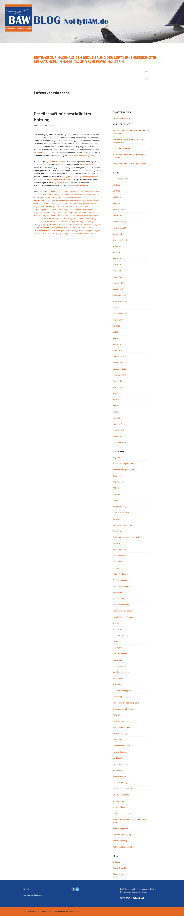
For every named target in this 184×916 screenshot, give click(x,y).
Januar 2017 (118, 436)
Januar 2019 (118, 289)
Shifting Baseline (120, 752)
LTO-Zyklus (117, 647)
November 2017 (119, 375)
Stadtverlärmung (50, 197)
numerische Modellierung (87, 224)
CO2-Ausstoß (118, 482)
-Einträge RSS (120, 868)
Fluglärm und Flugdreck (54, 161)
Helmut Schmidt (56, 215)
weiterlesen (81, 185)
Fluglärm (76, 191)
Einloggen (117, 862)
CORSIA (116, 488)
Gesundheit (85, 191)
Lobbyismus (38, 194)
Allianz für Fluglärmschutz (124, 463)
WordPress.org (119, 874)
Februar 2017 (118, 430)
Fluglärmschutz (119, 549)
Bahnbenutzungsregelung (123, 469)
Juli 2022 (116, 191)
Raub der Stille (61, 227)
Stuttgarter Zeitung (50, 233)
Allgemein (117, 457)
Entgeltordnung (119, 506)
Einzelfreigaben (65, 209)
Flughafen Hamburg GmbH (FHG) (126, 537)
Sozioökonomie (119, 770)
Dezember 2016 (119, 442)
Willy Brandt (88, 233)
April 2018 (117, 344)
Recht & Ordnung (86, 194)
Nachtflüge (47, 194)
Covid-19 (116, 494)
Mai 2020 (117, 197)
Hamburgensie (44, 215)
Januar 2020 (118, 215)
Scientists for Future (121, 745)
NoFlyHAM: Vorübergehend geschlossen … (130, 163)
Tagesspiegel (63, 233)
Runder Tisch (94, 227)
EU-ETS (116, 519)
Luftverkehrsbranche (41, 221)
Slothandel (117, 758)
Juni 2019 (117, 258)
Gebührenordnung (120, 580)
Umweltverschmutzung (122, 813)
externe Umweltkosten (64, 191)
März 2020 (117, 203)
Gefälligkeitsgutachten (73, 212)
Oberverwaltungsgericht (123, 690)
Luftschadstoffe (120, 653)
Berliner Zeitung (76, 203)
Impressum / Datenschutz (33, 895)
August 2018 (118, 320)
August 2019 (118, 246)
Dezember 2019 (119, 221)
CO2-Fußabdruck (84, 206)
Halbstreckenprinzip (121, 604)
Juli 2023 (116, 185)
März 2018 (117, 350)
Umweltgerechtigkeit (65, 197)
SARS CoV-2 (118, 739)
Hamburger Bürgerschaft (123, 610)
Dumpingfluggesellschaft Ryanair (46, 209)
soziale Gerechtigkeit (121, 764)
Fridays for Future (120, 574)
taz (70, 233)
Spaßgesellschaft (78, 230)
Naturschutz (118, 678)
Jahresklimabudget (67, 218)
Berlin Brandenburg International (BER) (84, 200)
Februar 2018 (118, 356)
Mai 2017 (117, 412)
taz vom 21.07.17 (44, 152)
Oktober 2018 (119, 307)
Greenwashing (95, 191)
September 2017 (120, 387)
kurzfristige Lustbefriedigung (85, 218)
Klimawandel (118, 635)
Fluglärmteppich (119, 555)
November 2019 (119, 228)
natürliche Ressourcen (122, 672)
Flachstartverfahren (79, 209)
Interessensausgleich (51, 218)
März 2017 (117, 424)
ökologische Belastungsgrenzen (126, 702)
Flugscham (117, 561)
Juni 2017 (117, 405)
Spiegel (89, 230)
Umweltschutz (119, 807)
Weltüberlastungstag (121, 840)
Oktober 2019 (119, 234)
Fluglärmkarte (59, 212)
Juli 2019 (116, 252)
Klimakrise (117, 629)
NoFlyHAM (73, 224)
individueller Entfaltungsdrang (74, 215)
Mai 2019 (117, 264)
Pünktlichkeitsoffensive (123, 727)
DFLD (115, 500)
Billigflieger (50, 191)
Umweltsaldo (118, 801)
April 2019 (117, 270)
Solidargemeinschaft (63, 230)
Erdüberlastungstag (121, 512)
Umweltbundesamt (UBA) (123, 788)
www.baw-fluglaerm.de (122, 118)
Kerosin (116, 623)
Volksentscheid (77, 233)
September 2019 (120, 240)
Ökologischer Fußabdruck (123, 709)
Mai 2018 (117, 338)
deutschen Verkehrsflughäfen (82, 155)
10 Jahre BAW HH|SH (121, 148)
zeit (95, 233)
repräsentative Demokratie (78, 227)
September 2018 (120, 313)
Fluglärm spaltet (59, 182)
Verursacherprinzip (120, 828)
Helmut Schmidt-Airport (123, 617)
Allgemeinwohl (64, 200)
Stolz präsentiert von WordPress (36, 911)
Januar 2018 (118, 362)
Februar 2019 (118, 283)
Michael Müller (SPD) (58, 221)
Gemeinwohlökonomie (122, 586)
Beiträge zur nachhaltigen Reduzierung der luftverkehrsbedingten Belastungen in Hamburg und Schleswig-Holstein (95, 59)
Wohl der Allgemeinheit (122, 847)
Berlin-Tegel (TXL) (41, 203)
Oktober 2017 (119, 381)
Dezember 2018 (119, 295)
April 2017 (117, 418)
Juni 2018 (117, 332)
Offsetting (117, 696)
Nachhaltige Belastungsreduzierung (79, 221)
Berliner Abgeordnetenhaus (58, 203)
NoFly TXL (64, 224)
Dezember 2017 (119, 369)
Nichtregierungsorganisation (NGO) (47, 224)
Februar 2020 (118, 209)
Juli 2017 (116, 399)
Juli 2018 (116, 326)
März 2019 (117, 277)
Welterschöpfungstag (122, 834)
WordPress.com (72, 911)
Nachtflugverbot (58, 194)
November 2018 (119, 301)
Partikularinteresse (72, 194)
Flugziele (116, 568)
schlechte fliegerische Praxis (44, 230)
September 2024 (120, 178)
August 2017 (118, 393)
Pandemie (117, 715)
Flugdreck (90, 209)
